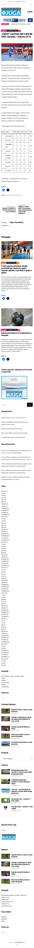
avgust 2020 (4, 644)
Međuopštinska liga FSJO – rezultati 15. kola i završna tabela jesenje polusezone (21, 772)
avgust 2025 (4, 516)
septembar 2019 (5, 656)
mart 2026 (3, 502)
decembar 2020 (5, 635)
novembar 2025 (5, 510)
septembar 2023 (5, 565)
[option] (22, 24)
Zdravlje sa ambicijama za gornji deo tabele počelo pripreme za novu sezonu (21, 719)
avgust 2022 (4, 593)
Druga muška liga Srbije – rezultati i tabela (12, 676)
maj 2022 (3, 599)
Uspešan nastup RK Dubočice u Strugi (11, 428)
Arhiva (24, 1)
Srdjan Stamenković (16, 222)
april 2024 (3, 550)
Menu (31, 12)
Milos (2, 470)
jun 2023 (3, 572)
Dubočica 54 (13, 195)
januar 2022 (4, 608)
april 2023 (3, 576)
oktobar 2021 (4, 614)
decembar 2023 (5, 559)
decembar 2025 (5, 508)
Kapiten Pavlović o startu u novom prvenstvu (13, 417)
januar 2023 (4, 582)
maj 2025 (3, 523)
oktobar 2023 (4, 563)
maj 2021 (3, 625)
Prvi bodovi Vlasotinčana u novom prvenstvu (13, 437)
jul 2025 (3, 518)
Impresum (11, 1)
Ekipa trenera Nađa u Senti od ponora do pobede (14, 433)
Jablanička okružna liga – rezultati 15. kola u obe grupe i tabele (20, 782)
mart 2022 (3, 603)
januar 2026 (4, 506)
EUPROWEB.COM (20, 942)
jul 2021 (3, 620)
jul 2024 (3, 544)
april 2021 (3, 627)
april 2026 (3, 499)
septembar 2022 (5, 591)
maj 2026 (3, 497)
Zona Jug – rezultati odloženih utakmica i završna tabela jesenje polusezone (21, 791)
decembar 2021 (5, 610)
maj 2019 (3, 665)
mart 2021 (3, 629)
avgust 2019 (4, 659)
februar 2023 (4, 580)
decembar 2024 (5, 533)
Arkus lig (7, 195)
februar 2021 (4, 631)
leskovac (19, 195)
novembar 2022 (5, 586)
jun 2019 (3, 663)
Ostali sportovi (5, 682)
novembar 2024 (5, 535)
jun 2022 (3, 597)
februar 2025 (4, 529)
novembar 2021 (5, 612)
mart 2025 (3, 527)
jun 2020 (3, 648)
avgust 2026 (4, 491)
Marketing (18, 1)
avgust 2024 (4, 542)
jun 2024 (3, 546)
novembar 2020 (5, 637)
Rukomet (3, 31)
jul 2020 (3, 646)
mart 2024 (3, 552)
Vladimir (3, 477)
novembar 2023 (5, 561)
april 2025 (3, 525)
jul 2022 (3, 595)
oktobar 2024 (4, 538)
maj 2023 (3, 574)
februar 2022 (4, 606)
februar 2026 (4, 504)
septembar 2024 (5, 540)
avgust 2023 (4, 567)
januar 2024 (4, 557)
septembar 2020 (5, 642)
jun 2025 (3, 521)
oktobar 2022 (4, 589)
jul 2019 (3, 661)
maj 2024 (3, 548)
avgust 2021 (4, 618)
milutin (3, 463)
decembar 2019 (5, 650)
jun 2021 (3, 622)
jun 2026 (3, 495)
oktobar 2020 (4, 639)
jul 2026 (3, 493)
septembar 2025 (5, 514)
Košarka (3, 263)
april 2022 (3, 601)
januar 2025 (4, 531)
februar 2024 (4, 555)
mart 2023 (3, 578)
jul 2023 (3, 569)
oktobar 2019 (4, 654)
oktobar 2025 (4, 512)
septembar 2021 (5, 616)
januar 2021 (4, 633)
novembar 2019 (5, 652)
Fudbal (3, 678)
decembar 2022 (5, 584)
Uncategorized (5, 687)
